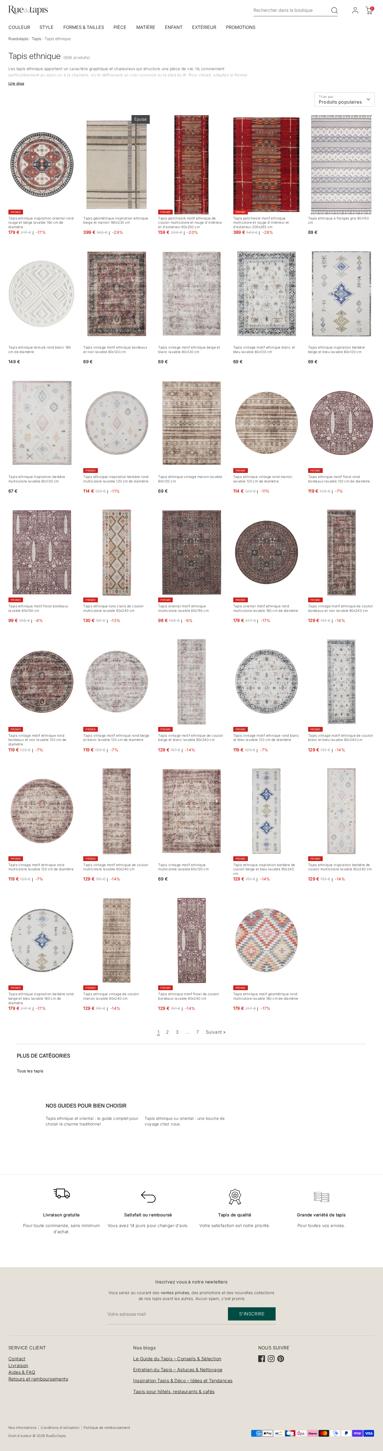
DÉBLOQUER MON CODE (251, 763)
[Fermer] (300, 664)
